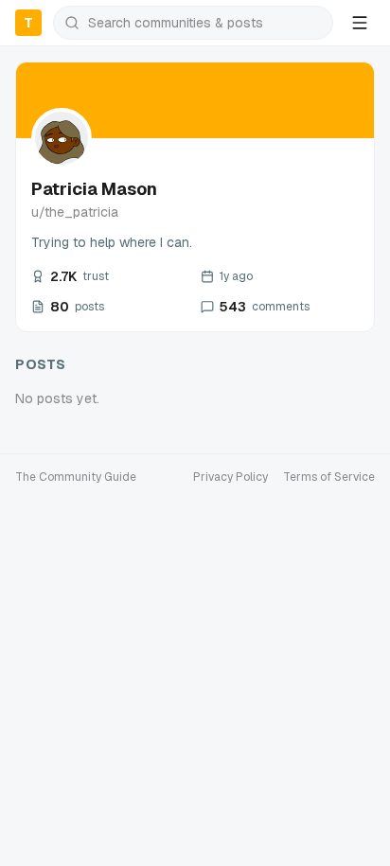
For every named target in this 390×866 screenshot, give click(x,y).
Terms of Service (329, 477)
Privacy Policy (230, 477)
